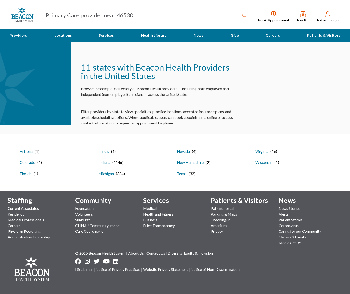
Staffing (20, 200)
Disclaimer (84, 269)
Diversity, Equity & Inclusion (190, 253)
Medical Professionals (26, 219)
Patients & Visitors (239, 200)
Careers (14, 225)
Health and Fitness (158, 214)
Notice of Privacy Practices (117, 269)
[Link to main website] (22, 14)
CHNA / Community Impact (98, 225)
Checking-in (220, 219)
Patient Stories (291, 219)
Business (150, 219)
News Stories (289, 208)
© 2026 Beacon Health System (100, 253)
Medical (150, 208)
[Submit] (244, 16)
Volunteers (84, 214)
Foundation (84, 208)
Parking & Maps (224, 214)
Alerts (284, 214)
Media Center (290, 242)
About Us (136, 253)
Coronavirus (289, 225)
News (287, 200)
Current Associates (23, 208)
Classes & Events (292, 237)
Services (156, 200)
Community (93, 200)
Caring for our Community (300, 231)
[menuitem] (18, 35)
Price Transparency (159, 225)
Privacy (217, 231)
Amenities (219, 225)
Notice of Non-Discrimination (215, 269)
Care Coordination (90, 231)
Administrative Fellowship (29, 237)
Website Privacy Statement (165, 269)
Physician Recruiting (24, 231)
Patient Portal (222, 208)
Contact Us (155, 253)
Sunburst (82, 219)
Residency (16, 214)
